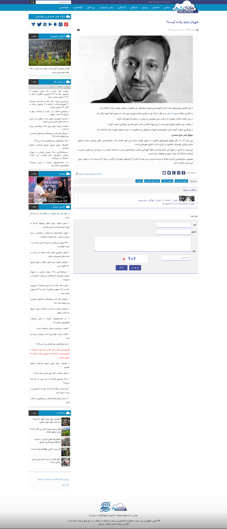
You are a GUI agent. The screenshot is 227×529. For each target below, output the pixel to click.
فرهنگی (133, 7)
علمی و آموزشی (106, 7)
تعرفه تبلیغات (121, 515)
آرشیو (111, 515)
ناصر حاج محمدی (152, 181)
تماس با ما (133, 515)
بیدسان (101, 524)
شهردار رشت (167, 181)
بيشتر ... (33, 36)
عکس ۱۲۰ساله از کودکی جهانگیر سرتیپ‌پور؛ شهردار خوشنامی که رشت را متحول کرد (166, 202)
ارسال (121, 267)
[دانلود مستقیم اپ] (55, 24)
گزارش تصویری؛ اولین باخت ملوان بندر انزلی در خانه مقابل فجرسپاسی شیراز (49, 120)
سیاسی (167, 7)
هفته (60, 86)
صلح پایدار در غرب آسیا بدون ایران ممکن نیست (46, 461)
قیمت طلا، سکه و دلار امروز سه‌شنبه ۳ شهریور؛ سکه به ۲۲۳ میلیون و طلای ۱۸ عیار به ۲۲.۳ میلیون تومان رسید (49, 94)
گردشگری (122, 7)
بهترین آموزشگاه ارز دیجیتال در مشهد (53, 479)
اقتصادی (78, 7)
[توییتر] (33, 24)
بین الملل (91, 7)
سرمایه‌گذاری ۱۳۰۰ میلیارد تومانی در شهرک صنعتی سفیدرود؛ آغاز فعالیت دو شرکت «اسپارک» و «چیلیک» (49, 155)
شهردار (139, 181)
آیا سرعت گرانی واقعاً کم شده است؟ (46, 449)
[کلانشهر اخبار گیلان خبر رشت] (119, 506)
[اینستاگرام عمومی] (66, 24)
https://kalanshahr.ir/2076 (90, 174)
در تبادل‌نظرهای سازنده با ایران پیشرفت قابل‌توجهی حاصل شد (49, 164)
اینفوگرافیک (103, 515)
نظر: (193, 251)
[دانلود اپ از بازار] (50, 24)
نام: (194, 224)
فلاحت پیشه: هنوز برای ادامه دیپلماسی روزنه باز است (49, 128)
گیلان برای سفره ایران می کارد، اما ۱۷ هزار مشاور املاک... (45, 430)
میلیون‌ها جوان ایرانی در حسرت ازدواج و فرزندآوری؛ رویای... (47, 441)
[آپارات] (45, 24)
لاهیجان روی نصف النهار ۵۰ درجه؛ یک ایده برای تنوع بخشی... (47, 420)
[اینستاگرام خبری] (60, 24)
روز (68, 86)
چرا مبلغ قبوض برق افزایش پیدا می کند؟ (50, 140)
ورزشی (144, 7)
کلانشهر (170, 113)
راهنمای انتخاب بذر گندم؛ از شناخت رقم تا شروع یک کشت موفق (49, 113)
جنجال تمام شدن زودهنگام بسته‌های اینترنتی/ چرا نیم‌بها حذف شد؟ (49, 135)
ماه (52, 86)
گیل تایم (65, 484)
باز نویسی (135, 267)
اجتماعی (155, 7)
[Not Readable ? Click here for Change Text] (123, 258)
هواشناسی (64, 7)
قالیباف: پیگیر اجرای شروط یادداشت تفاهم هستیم (49, 146)
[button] (31, 56)
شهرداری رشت (181, 181)
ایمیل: (193, 231)
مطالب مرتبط (189, 190)
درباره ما (92, 515)
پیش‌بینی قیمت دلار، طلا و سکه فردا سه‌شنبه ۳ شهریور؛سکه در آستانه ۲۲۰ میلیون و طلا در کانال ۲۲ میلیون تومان (49, 104)
